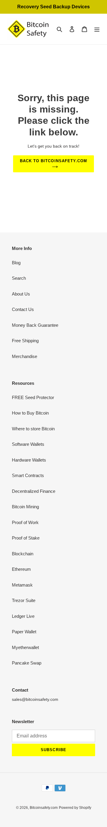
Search (19, 278)
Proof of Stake (26, 537)
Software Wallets (28, 444)
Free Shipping (25, 340)
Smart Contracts (28, 475)
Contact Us (23, 309)
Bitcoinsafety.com (44, 808)
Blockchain (22, 553)
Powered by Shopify (75, 808)
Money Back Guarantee (35, 325)
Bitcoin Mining (25, 506)
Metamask (22, 584)
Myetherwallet (25, 647)
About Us (21, 293)
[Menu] (97, 29)
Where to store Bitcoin (33, 428)
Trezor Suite (23, 600)
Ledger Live (23, 616)
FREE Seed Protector (33, 397)
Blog (16, 262)
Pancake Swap (26, 662)
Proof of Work (25, 522)
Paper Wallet (24, 631)
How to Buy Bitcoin (30, 412)
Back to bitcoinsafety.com (53, 161)
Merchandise (24, 356)
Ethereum (21, 569)
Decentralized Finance (33, 491)
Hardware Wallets (29, 459)
